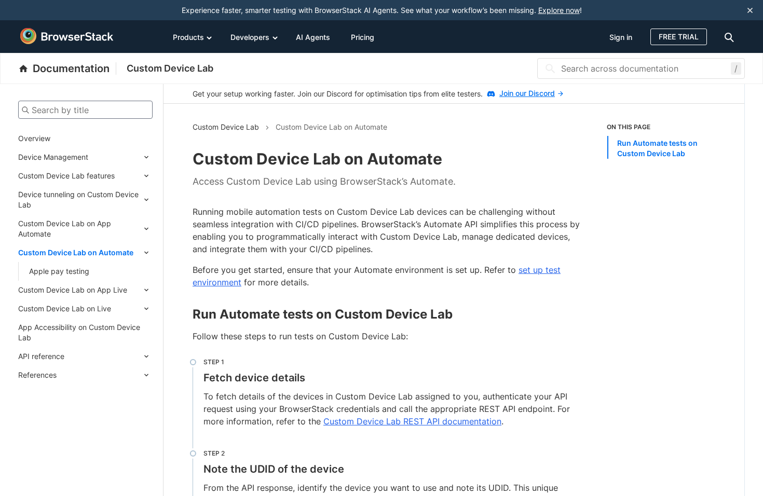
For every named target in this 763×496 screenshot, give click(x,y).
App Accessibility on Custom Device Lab (79, 332)
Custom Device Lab (170, 68)
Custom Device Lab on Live (64, 308)
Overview (34, 138)
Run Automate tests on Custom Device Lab (657, 148)
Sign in (620, 37)
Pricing (362, 37)
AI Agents (313, 37)
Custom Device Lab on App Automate (64, 228)
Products (188, 37)
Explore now (559, 10)
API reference (41, 356)
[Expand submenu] (120, 157)
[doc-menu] (731, 36)
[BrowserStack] (67, 36)
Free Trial (679, 36)
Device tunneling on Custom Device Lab (78, 199)
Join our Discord (527, 93)
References (37, 374)
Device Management (53, 157)
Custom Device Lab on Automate (75, 252)
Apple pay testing (59, 271)
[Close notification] (750, 10)
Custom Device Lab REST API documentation (412, 421)
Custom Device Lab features (66, 175)
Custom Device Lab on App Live (72, 289)
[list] (661, 140)
